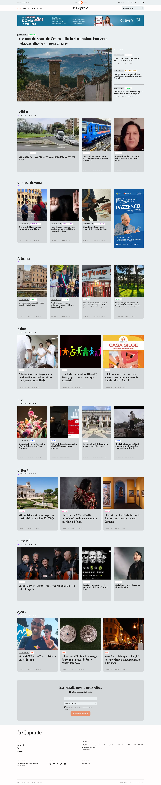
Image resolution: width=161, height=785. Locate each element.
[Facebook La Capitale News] (131, 2)
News (19, 8)
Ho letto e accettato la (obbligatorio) (78, 708)
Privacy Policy (87, 707)
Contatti (39, 8)
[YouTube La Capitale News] (143, 2)
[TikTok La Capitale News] (139, 2)
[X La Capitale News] (135, 2)
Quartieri (26, 8)
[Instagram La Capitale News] (128, 2)
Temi (33, 8)
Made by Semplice (138, 782)
